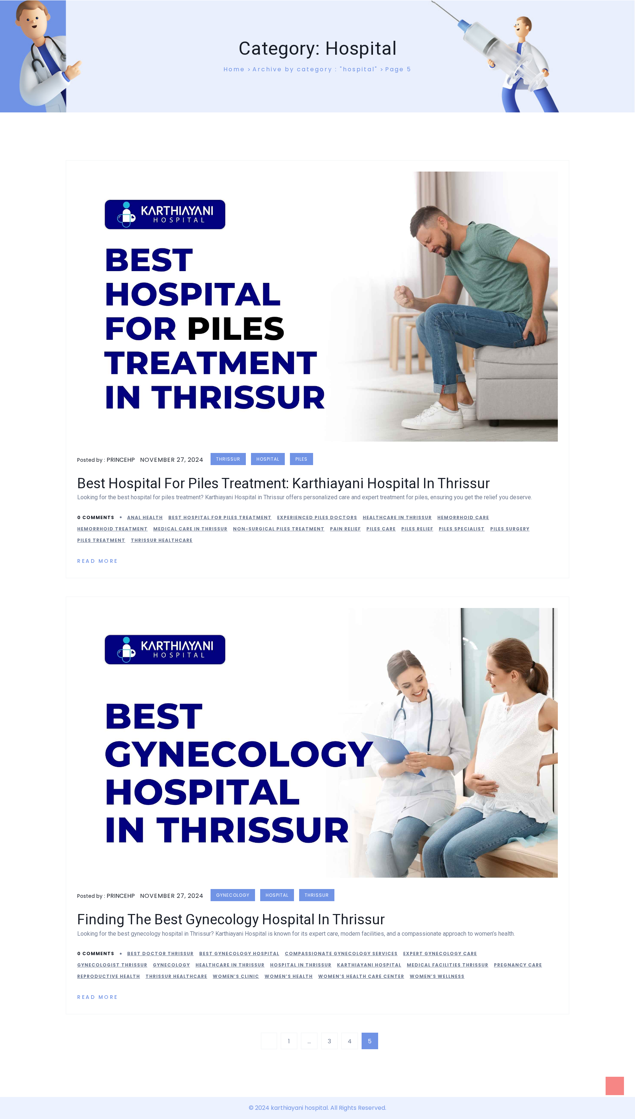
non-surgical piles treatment (278, 529)
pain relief (345, 529)
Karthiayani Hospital (369, 965)
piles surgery (510, 529)
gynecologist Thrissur (112, 965)
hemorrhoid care (463, 517)
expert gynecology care (440, 953)
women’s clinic (236, 976)
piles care (381, 529)
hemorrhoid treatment (112, 529)
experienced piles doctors (317, 517)
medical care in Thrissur (190, 529)
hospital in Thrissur (300, 965)
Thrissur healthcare (162, 540)
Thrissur (228, 459)
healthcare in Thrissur (397, 517)
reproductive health (108, 976)
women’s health (289, 976)
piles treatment (101, 540)
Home (234, 69)
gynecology (233, 895)
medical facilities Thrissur (447, 965)
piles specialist (462, 529)
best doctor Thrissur (160, 953)
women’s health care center (361, 976)
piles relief (417, 529)
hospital (267, 459)
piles (301, 459)
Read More (99, 561)
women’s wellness (437, 976)
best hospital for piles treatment (220, 517)
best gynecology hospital (239, 953)
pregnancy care (518, 965)
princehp (121, 460)
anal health (145, 517)
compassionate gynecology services (341, 953)
